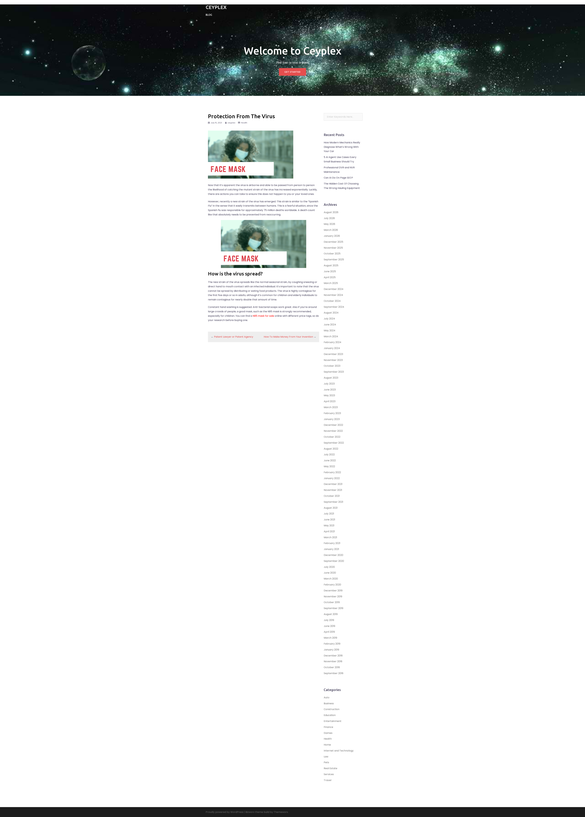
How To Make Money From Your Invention (288, 336)
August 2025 (331, 265)
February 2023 (332, 413)
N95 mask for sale (263, 316)
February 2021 (332, 543)
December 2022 (333, 425)
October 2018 (332, 667)
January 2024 (332, 348)
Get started (292, 72)
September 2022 (334, 443)
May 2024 (329, 330)
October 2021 (332, 496)
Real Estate (330, 768)
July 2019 (329, 620)
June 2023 (330, 389)
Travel (327, 780)
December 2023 (333, 354)
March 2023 (331, 407)
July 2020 (329, 567)
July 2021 (329, 513)
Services (329, 774)
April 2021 (329, 531)
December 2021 (333, 484)
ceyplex (231, 122)
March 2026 (331, 230)
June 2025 (330, 271)
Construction (331, 709)
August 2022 (331, 448)
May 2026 (329, 224)
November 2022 (333, 431)
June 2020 (330, 572)
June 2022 (330, 460)
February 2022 (332, 472)
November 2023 (333, 360)
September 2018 (333, 673)
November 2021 (333, 490)
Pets (326, 762)
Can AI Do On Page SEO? (338, 177)
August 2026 (331, 212)
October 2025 (332, 253)
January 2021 (331, 549)
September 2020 (334, 561)
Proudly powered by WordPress (224, 812)
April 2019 (329, 632)
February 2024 (332, 342)
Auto (326, 697)
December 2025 (333, 242)
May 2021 (329, 525)
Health (244, 122)
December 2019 (333, 590)
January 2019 (331, 649)
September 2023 (334, 372)
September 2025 (334, 259)
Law (326, 756)
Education (330, 715)
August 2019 (331, 614)
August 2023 (331, 377)
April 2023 (329, 401)
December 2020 (333, 555)
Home (327, 744)
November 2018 (333, 661)
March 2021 (330, 537)
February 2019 (332, 643)
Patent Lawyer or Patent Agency (233, 336)
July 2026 (329, 218)
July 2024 (329, 318)
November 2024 (333, 295)
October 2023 (332, 366)
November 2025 (333, 248)
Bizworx (249, 812)
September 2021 (333, 502)
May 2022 (329, 466)
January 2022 (332, 478)
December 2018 (333, 655)
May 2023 (329, 395)
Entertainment (332, 721)
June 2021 (329, 519)
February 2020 (332, 584)
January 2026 (332, 236)
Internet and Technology (339, 750)
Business (329, 703)
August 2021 (331, 508)
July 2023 (329, 383)
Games (328, 733)
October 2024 (332, 301)
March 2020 (331, 578)
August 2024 (331, 312)
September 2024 (334, 307)
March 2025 (331, 283)
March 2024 (331, 336)
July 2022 (329, 454)
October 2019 (332, 602)
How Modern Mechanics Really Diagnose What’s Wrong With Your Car (342, 147)
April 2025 (330, 277)
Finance (328, 727)
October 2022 (332, 437)
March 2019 (330, 638)
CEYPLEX (216, 7)
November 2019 (333, 596)
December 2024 (333, 289)
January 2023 (332, 419)
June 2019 (329, 626)
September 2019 (333, 608)
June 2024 (330, 324)
